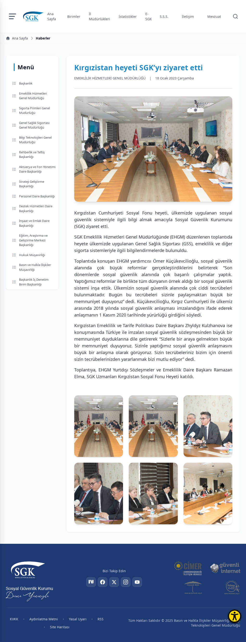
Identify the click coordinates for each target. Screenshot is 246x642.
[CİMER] (188, 568)
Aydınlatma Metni (43, 619)
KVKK (14, 619)
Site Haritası (59, 627)
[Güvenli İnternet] (225, 568)
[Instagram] (125, 582)
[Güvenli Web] (193, 587)
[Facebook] (102, 582)
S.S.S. (164, 16)
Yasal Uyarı (77, 619)
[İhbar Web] (232, 587)
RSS (101, 619)
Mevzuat (214, 16)
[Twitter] (114, 582)
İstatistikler (128, 16)
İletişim (188, 16)
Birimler (73, 16)
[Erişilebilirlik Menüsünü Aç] (234, 616)
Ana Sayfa (51, 16)
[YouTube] (137, 582)
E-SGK (148, 16)
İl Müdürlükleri (99, 16)
